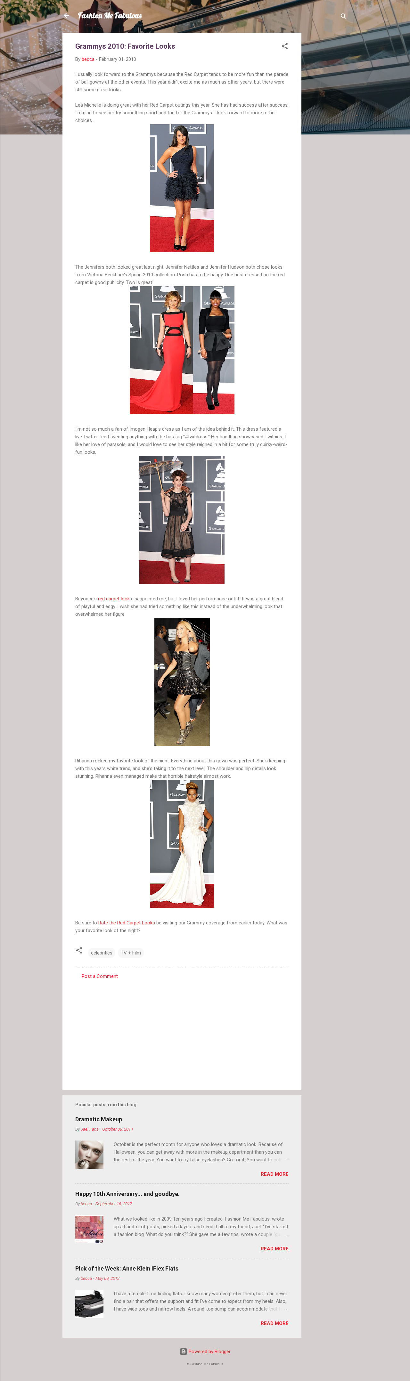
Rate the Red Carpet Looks (126, 923)
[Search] (344, 17)
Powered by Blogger (209, 1351)
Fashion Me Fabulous (110, 15)
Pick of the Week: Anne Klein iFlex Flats (126, 1268)
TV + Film (131, 953)
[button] (285, 47)
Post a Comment (100, 976)
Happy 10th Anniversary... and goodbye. (127, 1193)
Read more (275, 1174)
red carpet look (114, 599)
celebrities (101, 953)
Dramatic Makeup (98, 1119)
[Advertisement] (327, 129)
